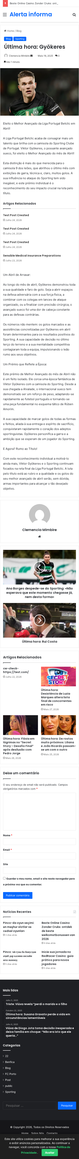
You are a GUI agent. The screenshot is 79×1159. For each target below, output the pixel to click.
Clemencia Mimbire (19, 55)
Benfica (10, 1062)
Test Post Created (16, 215)
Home (10, 30)
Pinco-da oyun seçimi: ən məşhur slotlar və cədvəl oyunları (18, 927)
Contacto (52, 1133)
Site (5, 864)
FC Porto (10, 1073)
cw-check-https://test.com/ (16, 670)
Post (8, 1079)
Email (7, 849)
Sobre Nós (37, 1133)
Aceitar (49, 1152)
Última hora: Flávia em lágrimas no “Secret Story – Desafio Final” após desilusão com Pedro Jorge (19, 746)
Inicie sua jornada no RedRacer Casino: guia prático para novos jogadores (57, 958)
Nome (7, 835)
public (8, 1085)
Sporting (19, 38)
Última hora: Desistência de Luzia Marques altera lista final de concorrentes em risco (56, 697)
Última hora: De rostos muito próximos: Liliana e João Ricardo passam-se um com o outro (58, 744)
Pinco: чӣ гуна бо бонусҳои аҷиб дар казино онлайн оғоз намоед (19, 956)
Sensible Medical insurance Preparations (32, 256)
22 (6, 1056)
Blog (18, 30)
